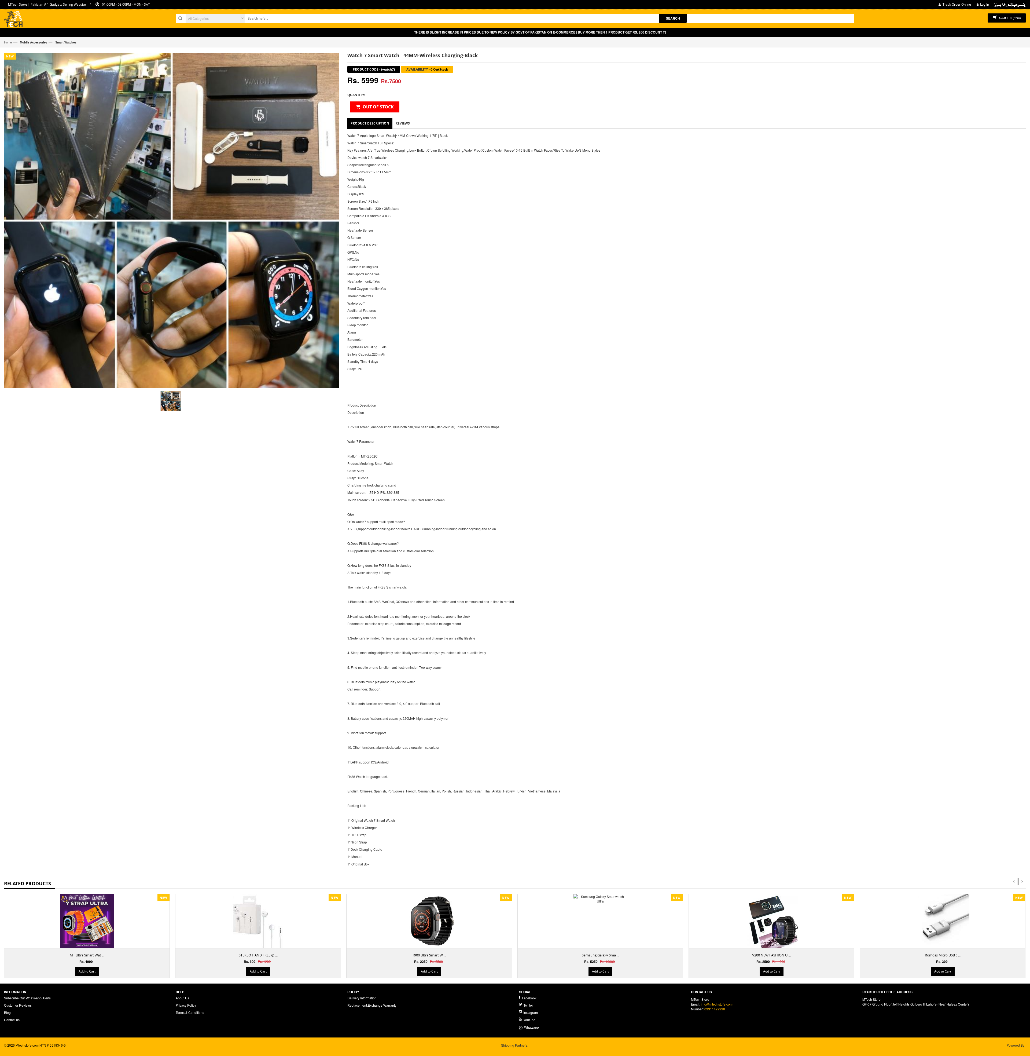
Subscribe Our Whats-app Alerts (27, 998)
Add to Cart (87, 971)
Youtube (529, 1019)
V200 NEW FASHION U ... (771, 955)
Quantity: (356, 95)
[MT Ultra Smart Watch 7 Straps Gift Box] (87, 921)
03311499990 (714, 1009)
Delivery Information (362, 998)
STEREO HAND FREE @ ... (258, 955)
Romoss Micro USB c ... (943, 955)
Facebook (528, 998)
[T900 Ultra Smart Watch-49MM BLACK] (429, 921)
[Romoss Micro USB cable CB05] (942, 921)
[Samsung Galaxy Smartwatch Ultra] (600, 898)
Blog (7, 1012)
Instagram (530, 1012)
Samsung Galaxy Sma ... (600, 955)
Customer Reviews (18, 1005)
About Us (182, 998)
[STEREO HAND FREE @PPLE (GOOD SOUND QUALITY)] (258, 921)
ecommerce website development (28, 1049)
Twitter (528, 1005)
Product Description (370, 123)
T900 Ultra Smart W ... (429, 955)
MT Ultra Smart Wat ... (87, 955)
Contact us (12, 1019)
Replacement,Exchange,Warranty (371, 1005)
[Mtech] (13, 19)
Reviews (403, 123)
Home (8, 42)
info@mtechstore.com (717, 1004)
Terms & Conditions (190, 1012)
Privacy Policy (186, 1005)
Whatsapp (531, 1027)
